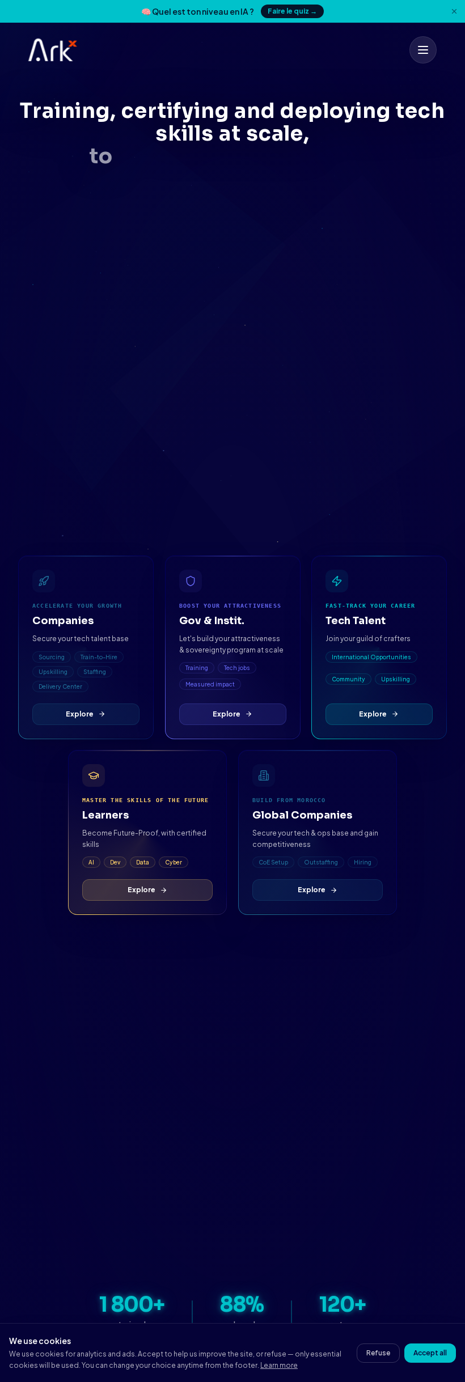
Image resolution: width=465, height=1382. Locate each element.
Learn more (279, 1365)
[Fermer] (454, 11)
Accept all (430, 1353)
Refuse (378, 1353)
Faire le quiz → (292, 11)
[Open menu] (423, 49)
